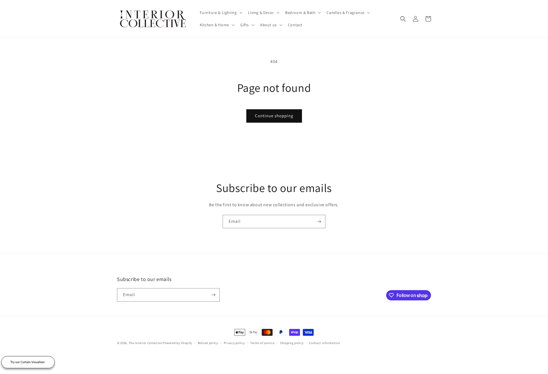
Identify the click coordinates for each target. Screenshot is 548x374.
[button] (220, 13)
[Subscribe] (319, 221)
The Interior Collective (145, 343)
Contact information (324, 343)
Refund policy (208, 343)
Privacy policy (234, 343)
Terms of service (262, 343)
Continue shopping (274, 115)
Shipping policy (292, 343)
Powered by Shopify (177, 343)
